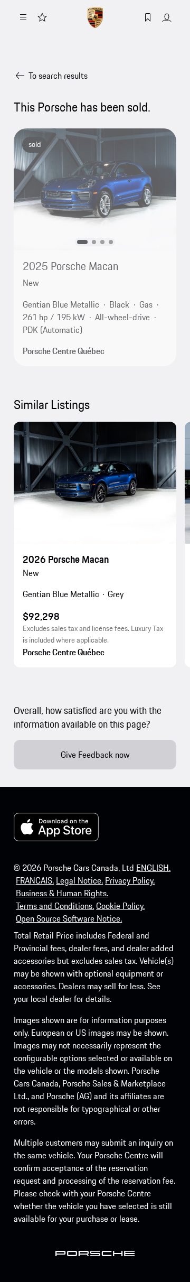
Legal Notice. (79, 880)
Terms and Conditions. (55, 905)
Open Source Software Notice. (69, 918)
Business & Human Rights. (62, 893)
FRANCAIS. (35, 880)
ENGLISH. (153, 867)
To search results (58, 75)
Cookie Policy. (120, 905)
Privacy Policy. (130, 880)
